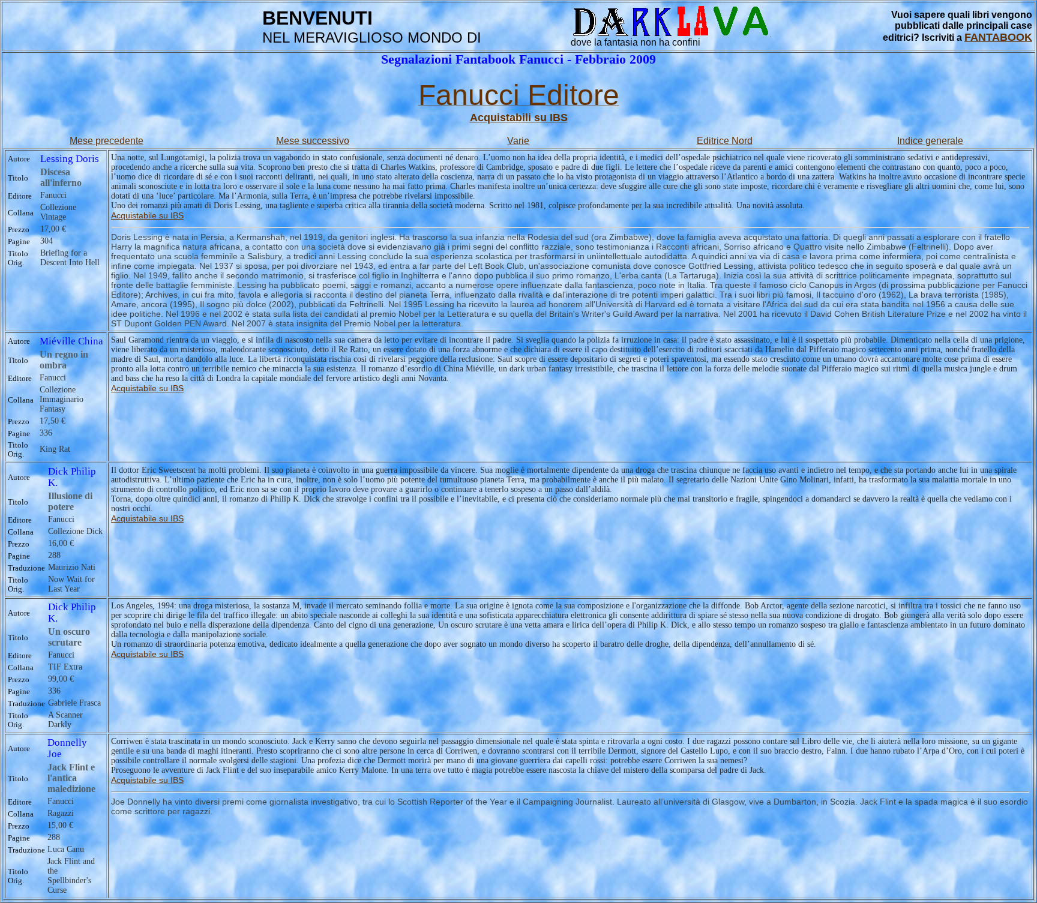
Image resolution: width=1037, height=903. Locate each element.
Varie (518, 141)
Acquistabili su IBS (519, 118)
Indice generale (930, 141)
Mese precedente (106, 141)
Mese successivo (312, 141)
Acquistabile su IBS (147, 215)
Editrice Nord (725, 141)
